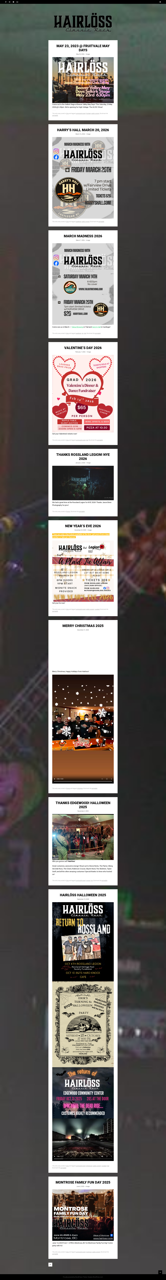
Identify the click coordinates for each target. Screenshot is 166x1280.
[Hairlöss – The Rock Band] (83, 22)
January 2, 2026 (80, 463)
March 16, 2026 (80, 134)
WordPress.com (98, 1277)
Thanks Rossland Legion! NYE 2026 (83, 457)
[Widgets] (160, 1272)
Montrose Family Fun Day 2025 (83, 1182)
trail (85, 333)
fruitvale (88, 113)
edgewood (89, 1166)
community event (80, 113)
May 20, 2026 (80, 54)
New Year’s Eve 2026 (83, 526)
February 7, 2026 (80, 352)
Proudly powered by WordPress (72, 1277)
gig (82, 333)
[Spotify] (13, 2)
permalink (55, 115)
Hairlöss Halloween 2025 (83, 895)
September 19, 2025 (83, 899)
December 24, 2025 (80, 530)
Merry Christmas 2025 (83, 626)
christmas (80, 788)
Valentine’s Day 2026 (83, 348)
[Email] (17, 2)
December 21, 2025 (83, 630)
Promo (68, 511)
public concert (95, 113)
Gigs (67, 113)
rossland (97, 609)
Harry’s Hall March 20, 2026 (83, 130)
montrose (89, 1252)
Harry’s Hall (96, 327)
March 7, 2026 (80, 240)
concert (88, 880)
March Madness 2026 (83, 236)
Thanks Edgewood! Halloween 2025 (83, 805)
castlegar (78, 221)
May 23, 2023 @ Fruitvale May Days (83, 48)
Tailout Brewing (77, 327)
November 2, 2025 (83, 811)
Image (88, 54)
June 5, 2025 (80, 1186)
